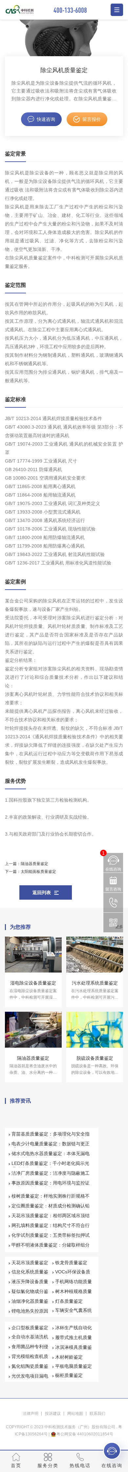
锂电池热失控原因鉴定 (29, 1313)
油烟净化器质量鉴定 (29, 1304)
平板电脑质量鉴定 (73, 1366)
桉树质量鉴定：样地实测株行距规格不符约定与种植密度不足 (50, 1198)
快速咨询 (46, 119)
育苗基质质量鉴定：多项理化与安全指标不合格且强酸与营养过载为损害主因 (50, 1136)
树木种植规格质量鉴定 (73, 1294)
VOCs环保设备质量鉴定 (72, 1274)
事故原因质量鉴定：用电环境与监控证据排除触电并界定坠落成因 (50, 1185)
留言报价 (91, 119)
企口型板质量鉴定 (29, 1327)
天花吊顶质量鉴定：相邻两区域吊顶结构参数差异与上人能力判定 (50, 1218)
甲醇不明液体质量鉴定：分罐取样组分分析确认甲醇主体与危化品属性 (50, 1247)
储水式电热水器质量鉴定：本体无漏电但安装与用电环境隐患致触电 (50, 1156)
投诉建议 (53, 1413)
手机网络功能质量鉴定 (73, 1284)
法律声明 (30, 1413)
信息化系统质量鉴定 (29, 1274)
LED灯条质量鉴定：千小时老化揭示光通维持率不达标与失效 (50, 1166)
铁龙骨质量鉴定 (71, 1262)
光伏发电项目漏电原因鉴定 (29, 1378)
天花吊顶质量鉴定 (29, 1262)
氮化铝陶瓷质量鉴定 (29, 1369)
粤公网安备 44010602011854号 (84, 1434)
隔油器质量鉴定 (34, 863)
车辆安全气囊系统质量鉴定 (73, 1313)
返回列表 (41, 892)
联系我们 (97, 1413)
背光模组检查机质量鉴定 (29, 1359)
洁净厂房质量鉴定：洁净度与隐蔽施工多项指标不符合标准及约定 (50, 1176)
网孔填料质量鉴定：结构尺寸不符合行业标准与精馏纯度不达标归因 (50, 1228)
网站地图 (75, 1413)
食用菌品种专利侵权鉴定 (29, 1349)
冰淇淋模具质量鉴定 (73, 1350)
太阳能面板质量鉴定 (38, 871)
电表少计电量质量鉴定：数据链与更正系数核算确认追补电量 (50, 1146)
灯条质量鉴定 (69, 1301)
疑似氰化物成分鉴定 (29, 1294)
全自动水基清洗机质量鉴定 (29, 1339)
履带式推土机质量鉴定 (73, 1340)
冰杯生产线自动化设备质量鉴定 (73, 1330)
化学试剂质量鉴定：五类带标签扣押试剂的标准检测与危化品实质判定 (50, 1238)
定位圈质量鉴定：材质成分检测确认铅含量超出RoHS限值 (50, 1208)
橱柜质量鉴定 (69, 1375)
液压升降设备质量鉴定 (29, 1284)
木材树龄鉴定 (69, 1357)
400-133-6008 (70, 10)
